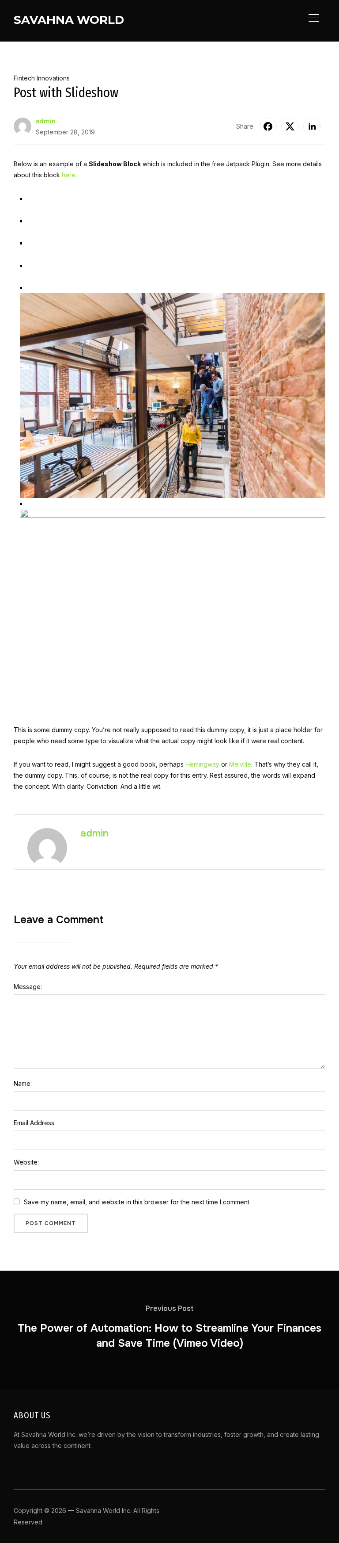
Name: (23, 1083)
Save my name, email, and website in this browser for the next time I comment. (137, 1202)
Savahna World (69, 20)
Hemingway (202, 764)
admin (46, 121)
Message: (28, 986)
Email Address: (35, 1123)
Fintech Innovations (42, 78)
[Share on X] (290, 126)
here (68, 175)
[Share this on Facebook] (268, 126)
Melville (240, 764)
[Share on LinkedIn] (312, 126)
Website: (26, 1162)
